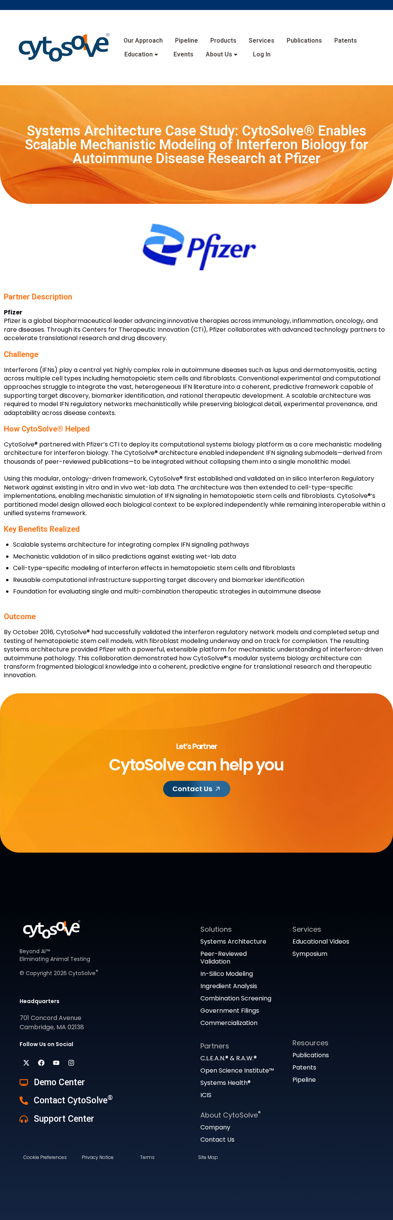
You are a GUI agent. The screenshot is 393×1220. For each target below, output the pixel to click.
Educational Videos (320, 941)
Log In (262, 54)
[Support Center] (24, 1119)
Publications (304, 40)
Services (261, 40)
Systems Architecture (233, 941)
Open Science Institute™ (237, 1070)
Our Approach (143, 40)
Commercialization (229, 1022)
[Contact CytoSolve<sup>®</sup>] (24, 1100)
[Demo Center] (24, 1082)
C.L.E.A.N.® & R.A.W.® (228, 1058)
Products (223, 40)
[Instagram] (71, 1063)
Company (215, 1127)
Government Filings (229, 1010)
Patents (345, 40)
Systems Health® (225, 1082)
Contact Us (217, 1139)
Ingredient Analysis (228, 986)
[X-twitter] (26, 1063)
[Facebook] (41, 1063)
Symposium (309, 953)
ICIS (205, 1095)
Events (183, 54)
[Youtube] (56, 1063)
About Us (219, 54)
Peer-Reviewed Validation (223, 957)
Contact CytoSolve (73, 1100)
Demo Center (59, 1082)
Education (138, 54)
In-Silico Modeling (226, 973)
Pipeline (186, 40)
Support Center (64, 1119)
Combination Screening (235, 998)
